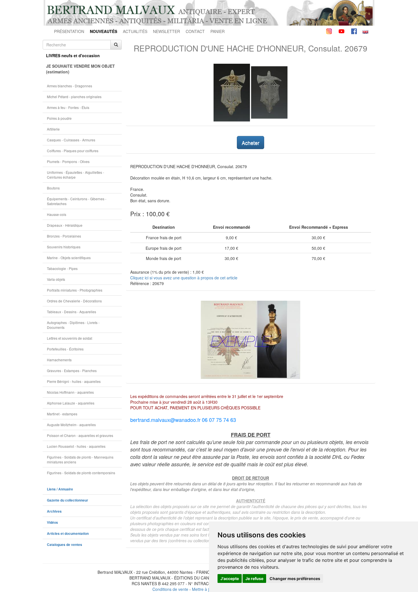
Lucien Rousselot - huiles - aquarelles (76, 446)
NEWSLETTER (166, 31)
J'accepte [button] (229, 578)
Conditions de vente (170, 589)
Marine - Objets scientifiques (69, 257)
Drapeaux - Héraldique (64, 225)
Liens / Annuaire (60, 489)
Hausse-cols (56, 214)
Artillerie (53, 129)
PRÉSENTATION (69, 31)
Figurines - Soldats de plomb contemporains (81, 472)
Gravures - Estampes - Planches (72, 370)
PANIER (217, 31)
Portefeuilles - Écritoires (65, 348)
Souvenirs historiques (63, 246)
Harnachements (59, 359)
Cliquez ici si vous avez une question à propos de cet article (183, 277)
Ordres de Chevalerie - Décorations (74, 300)
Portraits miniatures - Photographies (74, 290)
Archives (54, 511)
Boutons (53, 187)
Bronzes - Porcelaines (64, 236)
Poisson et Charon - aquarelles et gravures (80, 435)
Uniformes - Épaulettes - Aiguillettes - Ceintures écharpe (75, 175)
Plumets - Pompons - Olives (68, 161)
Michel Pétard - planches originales (74, 96)
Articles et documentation (68, 533)
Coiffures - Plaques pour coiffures (72, 150)
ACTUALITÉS (135, 31)
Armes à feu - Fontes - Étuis (68, 107)
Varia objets (56, 279)
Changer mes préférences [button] (295, 578)
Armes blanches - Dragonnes (69, 85)
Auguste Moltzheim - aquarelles (71, 424)
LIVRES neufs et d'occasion (73, 55)
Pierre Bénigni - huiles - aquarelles (74, 381)
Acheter (250, 142)
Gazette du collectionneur (67, 500)
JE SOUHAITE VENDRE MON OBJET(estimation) (80, 69)
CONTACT (195, 31)
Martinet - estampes (62, 413)
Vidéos (52, 522)
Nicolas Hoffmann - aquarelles (70, 392)
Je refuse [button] (254, 578)
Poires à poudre (59, 118)
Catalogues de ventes (64, 544)
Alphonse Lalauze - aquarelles (70, 403)
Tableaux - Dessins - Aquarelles (71, 311)
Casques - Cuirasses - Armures (71, 139)
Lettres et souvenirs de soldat (69, 338)
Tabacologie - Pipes (62, 268)
